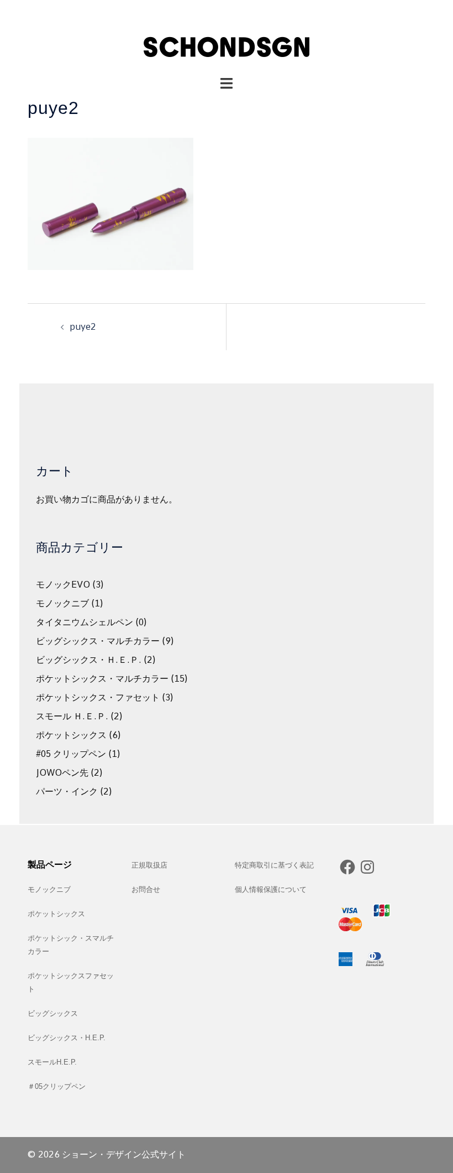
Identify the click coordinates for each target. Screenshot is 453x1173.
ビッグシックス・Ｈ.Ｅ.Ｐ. (88, 660)
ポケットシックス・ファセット (98, 697)
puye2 (83, 326)
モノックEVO (63, 584)
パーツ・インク (67, 791)
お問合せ (145, 889)
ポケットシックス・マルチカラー (102, 678)
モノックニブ (62, 603)
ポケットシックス (71, 735)
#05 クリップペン (71, 754)
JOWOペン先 (62, 772)
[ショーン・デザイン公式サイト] (226, 37)
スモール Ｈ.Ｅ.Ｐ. (72, 716)
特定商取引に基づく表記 (274, 865)
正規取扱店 (149, 865)
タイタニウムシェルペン (84, 622)
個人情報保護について (271, 889)
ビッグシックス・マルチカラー (98, 641)
